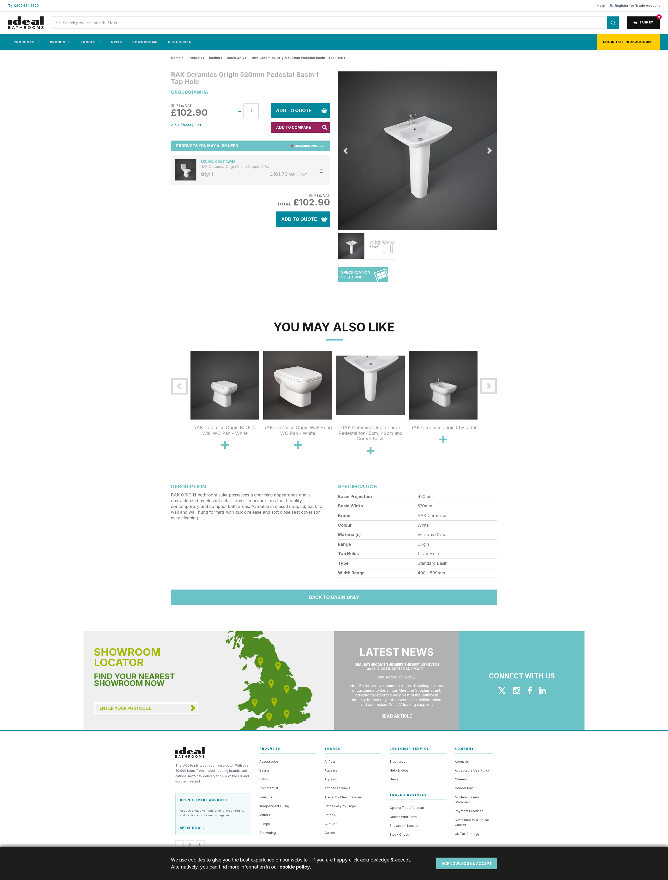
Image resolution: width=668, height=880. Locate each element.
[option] (417, 150)
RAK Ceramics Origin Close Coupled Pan (235, 167)
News (116, 42)
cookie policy (294, 867)
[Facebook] (190, 844)
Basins (264, 770)
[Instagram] (179, 844)
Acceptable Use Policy (472, 770)
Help (601, 6)
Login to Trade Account (628, 42)
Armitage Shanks (337, 788)
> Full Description (186, 124)
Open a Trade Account (407, 808)
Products (24, 42)
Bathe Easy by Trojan (341, 806)
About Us (462, 761)
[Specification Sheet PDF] (363, 277)
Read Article (396, 716)
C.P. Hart (331, 824)
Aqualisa (331, 770)
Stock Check (399, 834)
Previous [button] (334, 150)
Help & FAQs (399, 770)
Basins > (216, 58)
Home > (177, 58)
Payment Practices (469, 811)
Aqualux (331, 779)
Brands (57, 42)
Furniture (266, 797)
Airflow (330, 761)
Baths (263, 779)
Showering (267, 833)
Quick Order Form (403, 817)
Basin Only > (237, 58)
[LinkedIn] (200, 844)
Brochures (179, 42)
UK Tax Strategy (467, 834)
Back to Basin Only (334, 597)
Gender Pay (464, 788)
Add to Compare (293, 127)
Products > (196, 58)
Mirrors (264, 815)
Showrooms (144, 42)
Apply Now (190, 827)
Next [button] (501, 150)
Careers (461, 779)
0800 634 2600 (26, 6)
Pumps (264, 824)
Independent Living (274, 806)
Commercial (268, 788)
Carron (330, 833)
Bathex (330, 815)
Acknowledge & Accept (467, 863)
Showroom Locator (404, 826)
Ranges (88, 42)
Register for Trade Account (637, 6)
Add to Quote (294, 110)
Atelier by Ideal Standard (343, 797)
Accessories (269, 761)
